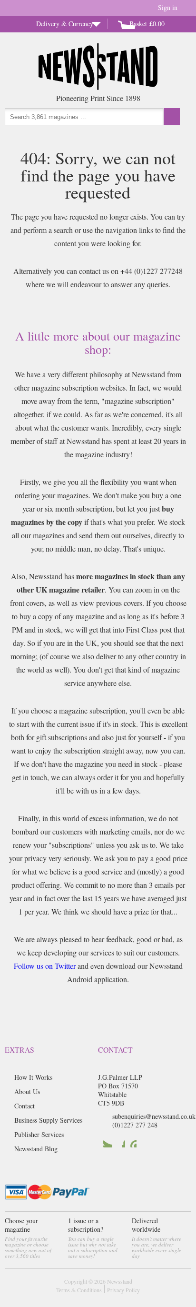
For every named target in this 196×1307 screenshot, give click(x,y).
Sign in (167, 7)
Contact (24, 1105)
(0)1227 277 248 (134, 1124)
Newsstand (119, 1281)
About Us (27, 1091)
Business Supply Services (48, 1120)
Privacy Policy (123, 1290)
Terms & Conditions (79, 1290)
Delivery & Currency (64, 23)
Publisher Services (39, 1134)
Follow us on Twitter (45, 966)
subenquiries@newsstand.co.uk (154, 1116)
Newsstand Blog (36, 1148)
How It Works (33, 1077)
